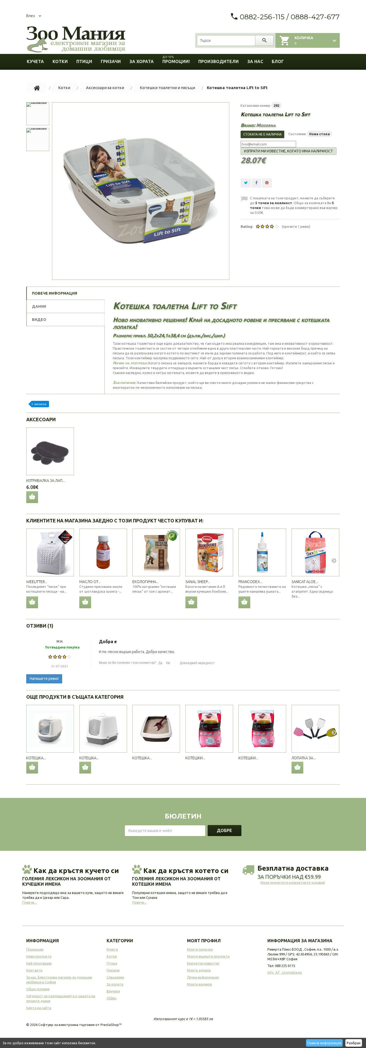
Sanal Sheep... (197, 582)
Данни (39, 306)
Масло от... (90, 582)
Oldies (112, 998)
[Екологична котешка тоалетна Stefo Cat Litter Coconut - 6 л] (156, 552)
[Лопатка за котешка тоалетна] (315, 729)
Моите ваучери (199, 984)
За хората (141, 61)
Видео (39, 319)
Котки (60, 61)
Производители (218, 61)
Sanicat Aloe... (305, 582)
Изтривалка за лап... (45, 480)
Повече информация (324, 1043)
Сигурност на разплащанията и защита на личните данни (60, 998)
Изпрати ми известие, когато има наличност (288, 151)
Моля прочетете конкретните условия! (292, 882)
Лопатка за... (304, 758)
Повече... (29, 902)
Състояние (297, 134)
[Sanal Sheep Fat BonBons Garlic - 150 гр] (209, 552)
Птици (84, 61)
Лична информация (203, 977)
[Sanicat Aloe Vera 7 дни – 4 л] (315, 552)
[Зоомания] (75, 39)
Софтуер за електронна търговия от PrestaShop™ (80, 1025)
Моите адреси (199, 970)
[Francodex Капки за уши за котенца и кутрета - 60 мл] (262, 552)
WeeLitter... (36, 582)
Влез (30, 16)
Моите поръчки (200, 949)
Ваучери (113, 991)
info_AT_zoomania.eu (284, 972)
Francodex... (250, 582)
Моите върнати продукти (208, 956)
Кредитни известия (203, 963)
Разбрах (354, 1043)
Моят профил (204, 940)
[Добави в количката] (32, 497)
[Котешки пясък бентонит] (209, 729)
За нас (255, 61)
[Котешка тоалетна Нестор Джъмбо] (50, 729)
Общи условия (38, 989)
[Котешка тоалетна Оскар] (103, 729)
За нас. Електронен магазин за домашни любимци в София (59, 979)
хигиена (40, 404)
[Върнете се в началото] (37, 88)
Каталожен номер (255, 105)
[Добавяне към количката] (32, 768)
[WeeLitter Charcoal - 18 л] (50, 552)
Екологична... (145, 582)
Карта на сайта (38, 1008)
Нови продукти (38, 956)
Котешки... (195, 758)
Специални (115, 977)
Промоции (34, 949)
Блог (278, 61)
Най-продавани (39, 963)
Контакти (34, 970)
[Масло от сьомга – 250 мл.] (103, 552)
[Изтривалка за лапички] (50, 451)
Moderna (265, 125)
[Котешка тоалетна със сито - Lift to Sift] (141, 191)
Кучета (35, 61)
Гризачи (111, 61)
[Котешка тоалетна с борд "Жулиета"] (156, 729)
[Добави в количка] (32, 602)
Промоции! (176, 60)
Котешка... (36, 758)
